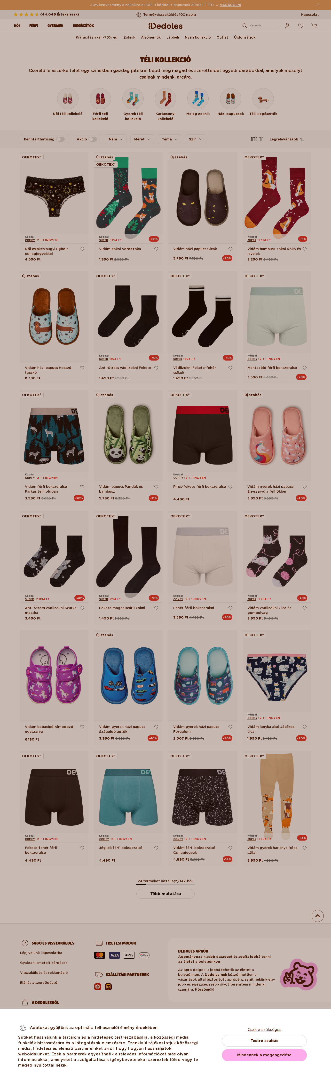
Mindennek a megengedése (264, 1055)
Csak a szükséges (264, 1029)
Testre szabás (264, 1040)
